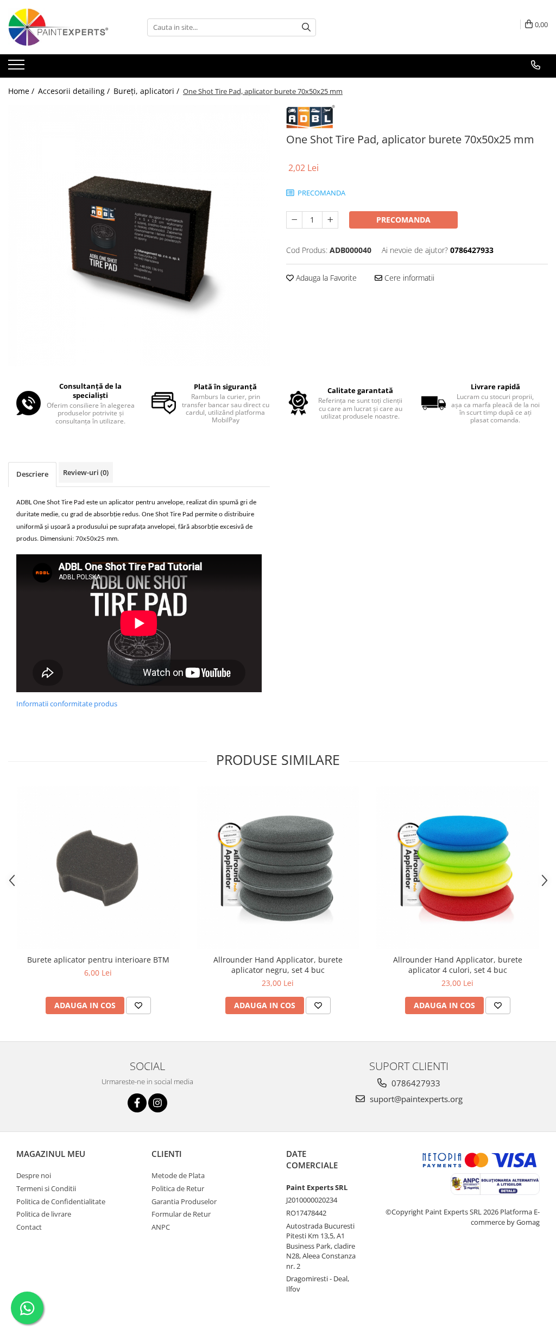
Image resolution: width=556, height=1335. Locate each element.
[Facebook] (137, 1102)
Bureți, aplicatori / (147, 91)
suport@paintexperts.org (415, 1098)
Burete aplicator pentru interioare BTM (98, 959)
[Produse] (17, 68)
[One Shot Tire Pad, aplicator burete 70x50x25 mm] (139, 235)
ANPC (160, 1227)
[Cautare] (306, 27)
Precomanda (403, 219)
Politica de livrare (43, 1214)
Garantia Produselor (184, 1201)
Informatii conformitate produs (66, 703)
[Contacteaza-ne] (535, 65)
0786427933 (414, 1083)
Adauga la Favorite (325, 278)
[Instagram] (157, 1102)
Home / (22, 91)
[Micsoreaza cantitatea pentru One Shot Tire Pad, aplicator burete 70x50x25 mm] (294, 220)
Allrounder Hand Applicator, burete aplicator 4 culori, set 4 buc (457, 964)
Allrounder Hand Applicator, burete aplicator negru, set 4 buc (278, 964)
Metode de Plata (178, 1175)
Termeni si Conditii (46, 1188)
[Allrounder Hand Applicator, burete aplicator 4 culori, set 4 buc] (457, 867)
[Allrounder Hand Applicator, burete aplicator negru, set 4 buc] (278, 867)
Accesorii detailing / (75, 91)
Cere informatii (408, 278)
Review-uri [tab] (86, 472)
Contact (29, 1227)
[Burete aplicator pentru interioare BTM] (98, 867)
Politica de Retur (177, 1188)
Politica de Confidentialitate (60, 1201)
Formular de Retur (181, 1214)
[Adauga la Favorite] (138, 1005)
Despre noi (33, 1175)
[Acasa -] (62, 27)
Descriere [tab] (32, 474)
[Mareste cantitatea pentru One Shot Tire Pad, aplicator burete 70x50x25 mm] (330, 220)
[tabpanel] (139, 235)
